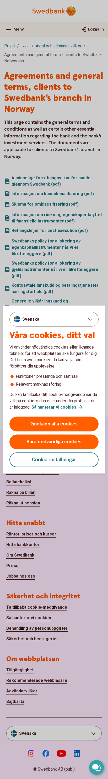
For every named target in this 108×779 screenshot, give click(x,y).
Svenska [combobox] (30, 318)
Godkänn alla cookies (54, 424)
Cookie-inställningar (54, 460)
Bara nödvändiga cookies (54, 442)
